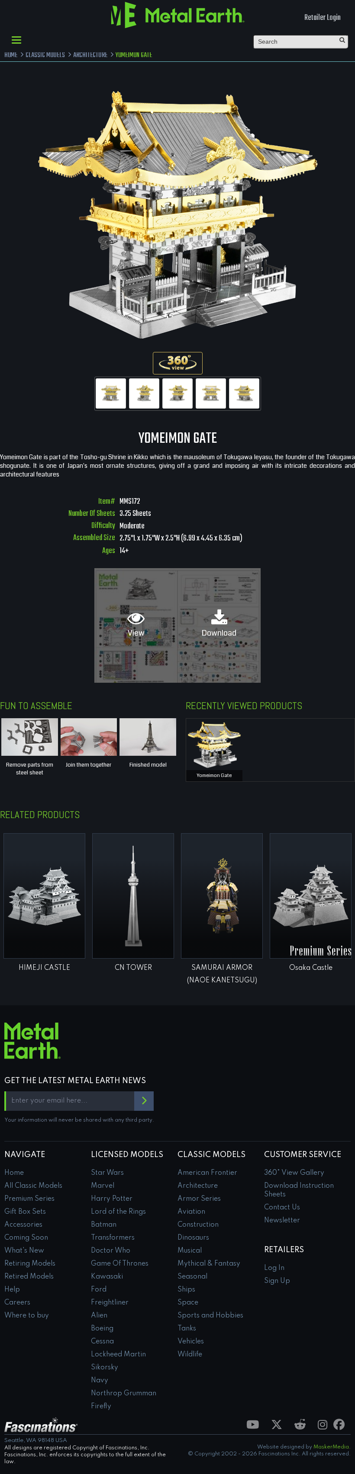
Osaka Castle (310, 968)
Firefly (101, 1406)
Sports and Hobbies (210, 1315)
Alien (99, 1315)
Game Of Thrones (119, 1263)
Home (14, 1173)
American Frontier (207, 1173)
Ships (186, 1289)
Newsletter (282, 1220)
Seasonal (192, 1276)
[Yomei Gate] (111, 393)
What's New (24, 1250)
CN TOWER (133, 968)
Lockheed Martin (118, 1354)
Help (12, 1289)
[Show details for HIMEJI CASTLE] (44, 896)
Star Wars (107, 1173)
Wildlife (190, 1354)
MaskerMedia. (332, 1447)
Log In (274, 1268)
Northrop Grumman (123, 1393)
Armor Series (199, 1199)
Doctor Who (110, 1250)
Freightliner (110, 1302)
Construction (198, 1224)
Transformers (113, 1237)
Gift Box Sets (25, 1212)
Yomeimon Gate (214, 775)
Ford (98, 1289)
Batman (103, 1224)
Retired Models (29, 1276)
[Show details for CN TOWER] (133, 896)
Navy (99, 1380)
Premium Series (29, 1199)
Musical (190, 1250)
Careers (17, 1302)
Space (188, 1302)
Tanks (187, 1328)
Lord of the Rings (118, 1212)
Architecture (198, 1186)
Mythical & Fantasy (209, 1263)
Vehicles (191, 1341)
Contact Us (282, 1207)
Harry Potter (111, 1199)
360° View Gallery (294, 1173)
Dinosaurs (193, 1237)
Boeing (102, 1328)
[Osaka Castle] (311, 896)
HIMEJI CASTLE (44, 968)
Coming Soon (26, 1237)
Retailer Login (322, 18)
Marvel (102, 1186)
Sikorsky (104, 1367)
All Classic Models (33, 1186)
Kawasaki (107, 1276)
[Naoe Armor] (222, 896)
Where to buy (26, 1315)
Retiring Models (29, 1263)
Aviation (191, 1212)
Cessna (102, 1341)
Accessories (23, 1224)
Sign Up (277, 1281)
